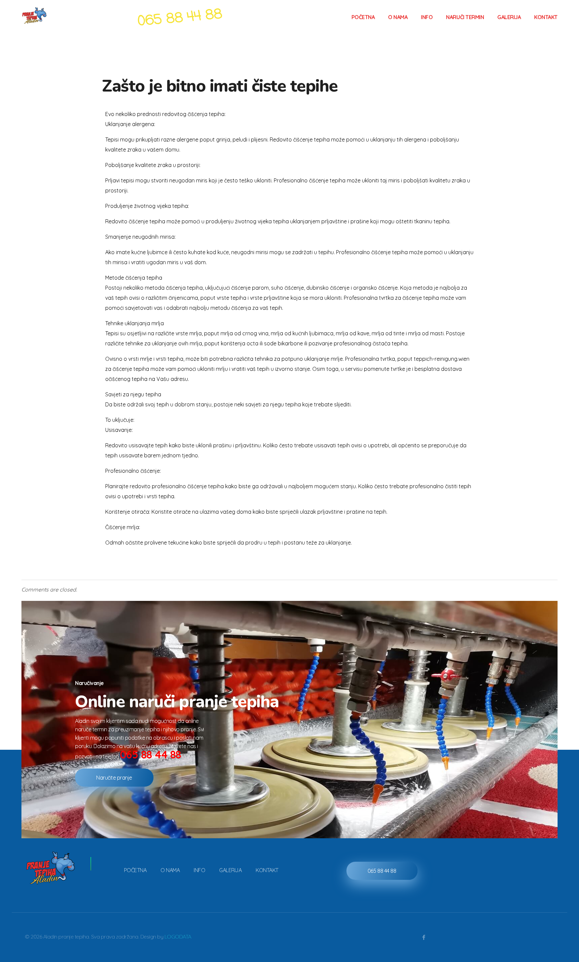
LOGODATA (178, 936)
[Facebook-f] (424, 937)
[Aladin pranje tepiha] (46, 16)
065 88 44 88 (150, 754)
